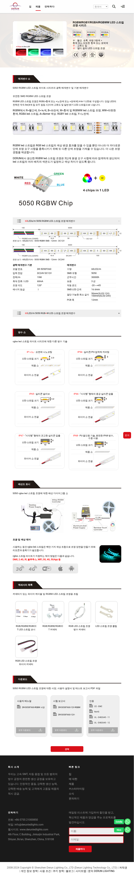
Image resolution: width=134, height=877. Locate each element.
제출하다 (80, 849)
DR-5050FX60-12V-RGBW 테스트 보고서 (69, 708)
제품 (38, 6)
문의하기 (74, 798)
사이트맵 (81, 871)
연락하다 (50, 6)
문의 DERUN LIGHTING (101, 871)
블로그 (70, 871)
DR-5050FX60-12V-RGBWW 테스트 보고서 (68, 715)
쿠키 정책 (58, 871)
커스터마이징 (76, 788)
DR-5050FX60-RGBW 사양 (33, 707)
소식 (71, 793)
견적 (67, 749)
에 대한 (73, 779)
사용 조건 (45, 871)
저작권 (123, 867)
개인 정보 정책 (29, 871)
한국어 (98, 6)
